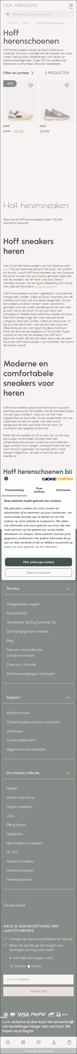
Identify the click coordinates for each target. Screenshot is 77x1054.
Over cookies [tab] (39, 490)
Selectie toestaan (38, 572)
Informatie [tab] (63, 490)
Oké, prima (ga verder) (38, 562)
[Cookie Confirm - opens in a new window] (57, 479)
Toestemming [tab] (14, 490)
